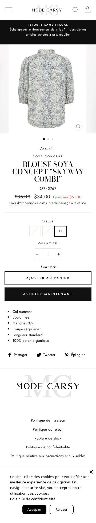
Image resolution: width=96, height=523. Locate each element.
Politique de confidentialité (48, 447)
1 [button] (44, 139)
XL (61, 231)
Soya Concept (48, 156)
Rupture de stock (47, 438)
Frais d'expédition (21, 203)
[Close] (91, 472)
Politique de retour (48, 429)
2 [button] (48, 139)
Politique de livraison (48, 420)
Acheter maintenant (48, 294)
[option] (48, 30)
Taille (48, 221)
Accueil (46, 148)
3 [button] (53, 139)
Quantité (48, 243)
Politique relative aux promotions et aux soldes (48, 455)
